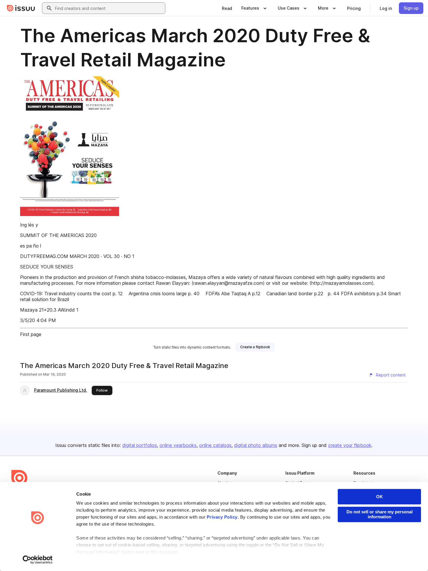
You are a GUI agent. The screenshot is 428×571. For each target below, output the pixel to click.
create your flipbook (350, 445)
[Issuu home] (21, 8)
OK (379, 496)
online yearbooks (178, 445)
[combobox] (109, 8)
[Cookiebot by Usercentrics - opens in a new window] (37, 559)
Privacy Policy (222, 517)
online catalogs (215, 445)
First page (30, 334)
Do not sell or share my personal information (379, 514)
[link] (227, 8)
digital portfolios (139, 445)
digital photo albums (255, 445)
